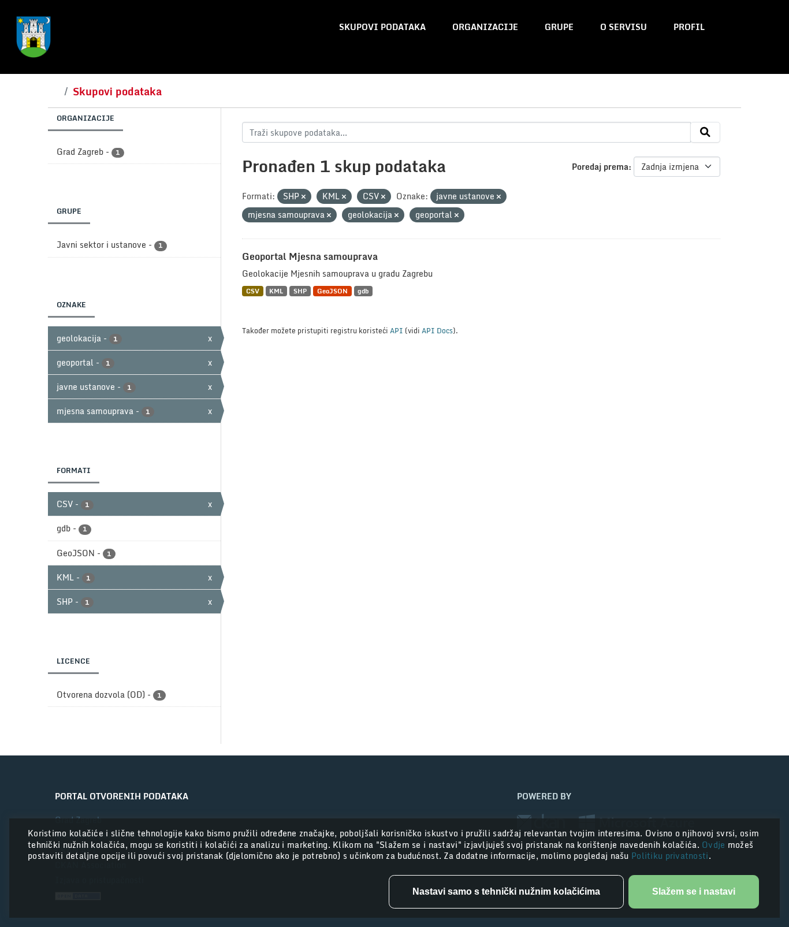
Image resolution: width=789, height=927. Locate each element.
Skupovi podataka (382, 26)
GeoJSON (332, 291)
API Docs (437, 330)
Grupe (559, 26)
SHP (300, 291)
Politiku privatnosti (670, 855)
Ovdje (715, 844)
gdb (363, 291)
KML (276, 291)
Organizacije (485, 26)
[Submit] (705, 132)
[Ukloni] (304, 197)
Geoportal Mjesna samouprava (310, 256)
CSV (252, 291)
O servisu (623, 26)
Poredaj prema (600, 166)
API (396, 330)
